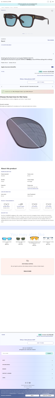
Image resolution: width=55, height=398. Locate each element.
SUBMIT (49, 353)
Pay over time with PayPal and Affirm (45, 75)
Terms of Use (21, 393)
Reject (32, 395)
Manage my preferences (6, 395)
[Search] (48, 1)
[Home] (6, 1)
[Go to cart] (51, 1)
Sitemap (28, 388)
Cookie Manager (45, 393)
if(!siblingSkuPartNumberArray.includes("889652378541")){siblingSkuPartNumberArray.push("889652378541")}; (14, 58)
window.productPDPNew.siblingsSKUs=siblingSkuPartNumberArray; (40, 59)
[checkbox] (52, 67)
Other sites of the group (28, 386)
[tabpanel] (27, 22)
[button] (41, 188)
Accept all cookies (47, 395)
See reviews (51, 40)
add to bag (40, 82)
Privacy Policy (12, 393)
